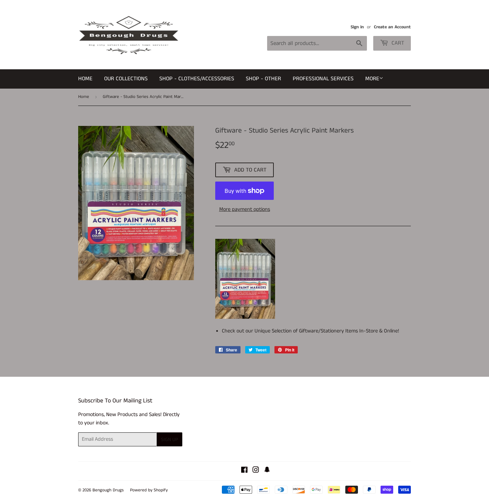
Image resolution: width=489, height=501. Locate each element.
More (372, 79)
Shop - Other (263, 79)
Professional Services (323, 79)
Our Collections (126, 79)
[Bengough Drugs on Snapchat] (267, 471)
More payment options (244, 209)
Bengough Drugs (108, 490)
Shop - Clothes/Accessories (196, 79)
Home (85, 79)
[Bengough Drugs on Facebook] (244, 471)
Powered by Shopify (149, 490)
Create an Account (392, 27)
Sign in (357, 27)
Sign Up (169, 439)
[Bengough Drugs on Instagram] (255, 471)
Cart (397, 43)
